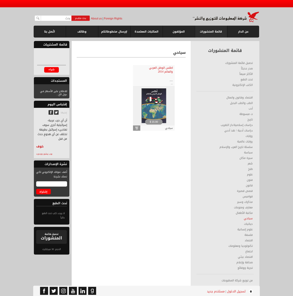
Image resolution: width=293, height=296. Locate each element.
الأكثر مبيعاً (246, 73)
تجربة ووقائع (245, 267)
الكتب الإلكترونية (242, 84)
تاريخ (250, 119)
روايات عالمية (245, 141)
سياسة (248, 152)
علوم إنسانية (245, 229)
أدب (251, 108)
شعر (250, 163)
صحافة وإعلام (244, 262)
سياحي (248, 218)
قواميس (248, 196)
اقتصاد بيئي (245, 256)
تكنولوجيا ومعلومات (240, 245)
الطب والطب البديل (241, 103)
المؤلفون (179, 31)
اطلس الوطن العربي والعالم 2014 (161, 69)
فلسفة (248, 234)
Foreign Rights (113, 18)
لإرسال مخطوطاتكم (114, 31)
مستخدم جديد (216, 291)
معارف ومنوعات (243, 207)
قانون (249, 185)
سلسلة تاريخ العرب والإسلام (236, 146)
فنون (250, 179)
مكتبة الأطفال (244, 212)
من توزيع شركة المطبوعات (237, 280)
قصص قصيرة (245, 190)
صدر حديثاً (247, 68)
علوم (250, 174)
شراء (51, 69)
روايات (249, 135)
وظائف (82, 31)
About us (96, 18)
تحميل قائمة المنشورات (239, 62)
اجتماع (249, 251)
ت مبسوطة (246, 114)
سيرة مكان (246, 157)
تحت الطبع (247, 79)
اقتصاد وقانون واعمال (239, 97)
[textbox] (56, 18)
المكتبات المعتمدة (146, 31)
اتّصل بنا (49, 31)
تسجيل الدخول (236, 291)
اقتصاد (249, 240)
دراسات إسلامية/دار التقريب (237, 125)
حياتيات (248, 223)
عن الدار (243, 31)
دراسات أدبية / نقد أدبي (238, 130)
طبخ (250, 168)
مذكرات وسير (245, 201)
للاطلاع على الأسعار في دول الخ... (53, 93)
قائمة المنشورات (211, 33)
